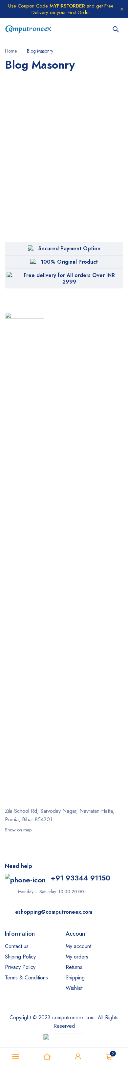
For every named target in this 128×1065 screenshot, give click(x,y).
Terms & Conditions (26, 977)
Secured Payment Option (69, 248)
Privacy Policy (20, 967)
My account (78, 946)
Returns (74, 967)
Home (11, 51)
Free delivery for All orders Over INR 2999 (69, 278)
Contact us (17, 946)
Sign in (78, 1056)
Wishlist (74, 988)
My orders (77, 956)
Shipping (75, 977)
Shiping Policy (20, 956)
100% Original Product (69, 262)
